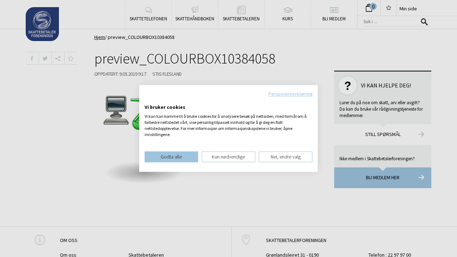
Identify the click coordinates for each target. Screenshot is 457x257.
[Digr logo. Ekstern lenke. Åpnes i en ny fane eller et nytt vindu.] (149, 100)
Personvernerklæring (290, 94)
